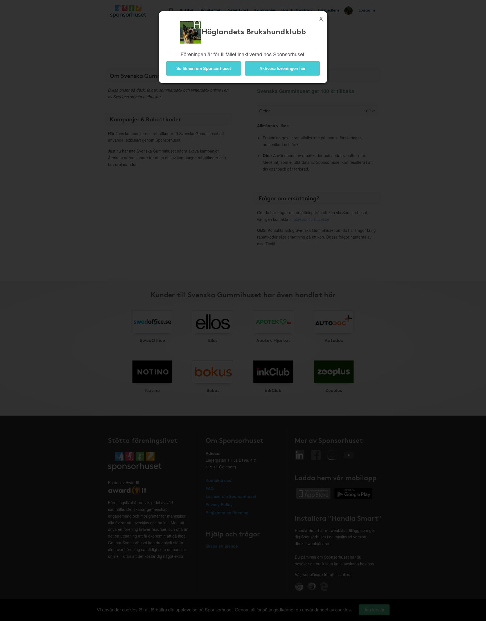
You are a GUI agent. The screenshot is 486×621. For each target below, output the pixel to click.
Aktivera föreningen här (282, 68)
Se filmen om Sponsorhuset (203, 68)
